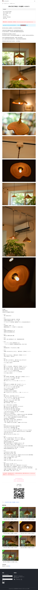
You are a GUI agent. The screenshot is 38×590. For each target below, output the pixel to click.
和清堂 (28, 588)
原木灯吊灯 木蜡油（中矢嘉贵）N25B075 (10, 547)
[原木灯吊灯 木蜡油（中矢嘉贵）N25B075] (10, 542)
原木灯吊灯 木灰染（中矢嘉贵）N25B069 (28, 519)
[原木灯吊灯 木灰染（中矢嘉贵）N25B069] (28, 513)
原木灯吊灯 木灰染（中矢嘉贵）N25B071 (10, 519)
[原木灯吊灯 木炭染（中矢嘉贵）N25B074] (28, 528)
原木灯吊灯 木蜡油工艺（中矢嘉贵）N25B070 (10, 561)
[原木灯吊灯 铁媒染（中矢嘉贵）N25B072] (28, 542)
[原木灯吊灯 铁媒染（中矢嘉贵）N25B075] (10, 528)
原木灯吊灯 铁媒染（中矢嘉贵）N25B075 (10, 533)
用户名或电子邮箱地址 (5, 574)
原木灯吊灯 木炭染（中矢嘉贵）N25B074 (12, 502)
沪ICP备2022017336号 (21, 588)
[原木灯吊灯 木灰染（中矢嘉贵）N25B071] (10, 513)
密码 (3, 577)
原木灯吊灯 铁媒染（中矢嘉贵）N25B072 (28, 547)
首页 (2, 3)
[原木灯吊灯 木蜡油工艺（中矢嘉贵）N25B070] (10, 556)
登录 (3, 582)
